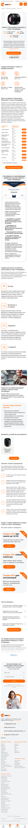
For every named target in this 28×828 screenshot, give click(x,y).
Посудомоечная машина (6, 793)
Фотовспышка (17, 760)
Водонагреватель (5, 799)
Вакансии (3, 737)
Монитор (16, 750)
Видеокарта (17, 752)
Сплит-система (4, 810)
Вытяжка (3, 802)
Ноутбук (16, 744)
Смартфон (3, 748)
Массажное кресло (5, 798)
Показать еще (14, 458)
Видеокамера (4, 770)
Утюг (2, 795)
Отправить (14, 681)
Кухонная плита (4, 809)
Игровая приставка (5, 755)
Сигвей (2, 760)
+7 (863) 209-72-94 (10, 724)
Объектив (16, 762)
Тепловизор (16, 764)
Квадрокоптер (4, 752)
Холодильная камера (5, 807)
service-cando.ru (17, 720)
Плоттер (3, 763)
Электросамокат (4, 753)
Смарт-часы (3, 757)
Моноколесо (3, 762)
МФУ (15, 746)
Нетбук (2, 744)
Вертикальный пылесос (6, 775)
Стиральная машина (5, 781)
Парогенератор (4, 792)
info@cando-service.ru (9, 727)
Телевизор (3, 749)
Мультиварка (4, 789)
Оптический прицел (18, 766)
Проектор (3, 745)
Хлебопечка (3, 796)
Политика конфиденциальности (20, 818)
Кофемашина (4, 777)
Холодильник (4, 780)
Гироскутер (3, 759)
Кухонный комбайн (5, 787)
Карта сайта (3, 818)
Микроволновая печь (5, 788)
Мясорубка (3, 791)
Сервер (2, 750)
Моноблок (16, 745)
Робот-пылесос (4, 778)
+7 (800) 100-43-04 (14, 57)
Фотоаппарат (17, 763)
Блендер (3, 803)
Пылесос (3, 782)
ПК (15, 749)
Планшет (3, 746)
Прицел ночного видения (19, 767)
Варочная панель (5, 784)
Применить (9, 546)
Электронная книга (5, 764)
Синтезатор (3, 769)
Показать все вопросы (14, 629)
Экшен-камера (4, 756)
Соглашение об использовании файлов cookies (11, 820)
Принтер (16, 748)
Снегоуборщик (4, 812)
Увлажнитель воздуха (6, 800)
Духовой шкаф (4, 785)
